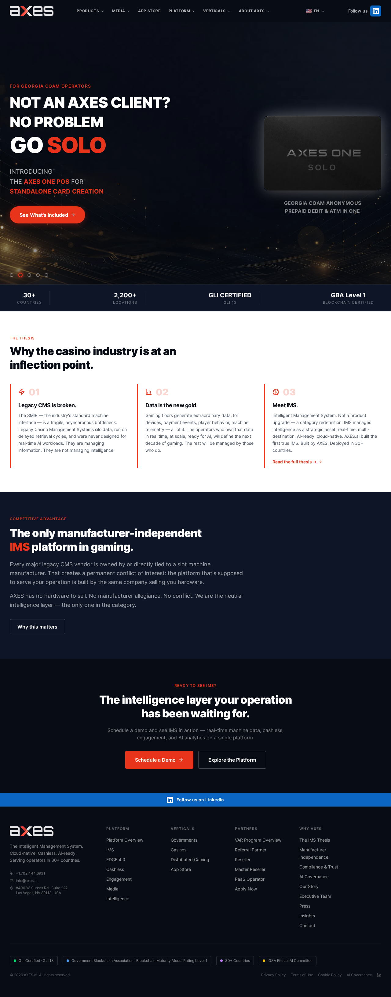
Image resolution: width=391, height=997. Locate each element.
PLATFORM (179, 11)
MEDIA (118, 11)
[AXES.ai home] (31, 11)
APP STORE (149, 11)
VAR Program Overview (258, 840)
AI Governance (314, 876)
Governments (184, 840)
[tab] (11, 275)
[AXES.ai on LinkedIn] (379, 975)
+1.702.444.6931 (30, 873)
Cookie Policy (330, 975)
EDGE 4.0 (115, 859)
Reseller (242, 859)
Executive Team (315, 896)
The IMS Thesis (314, 840)
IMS (110, 849)
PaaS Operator (250, 879)
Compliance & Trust (318, 866)
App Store (181, 869)
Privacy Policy (273, 975)
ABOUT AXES (252, 11)
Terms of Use (302, 975)
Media (112, 888)
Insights (307, 915)
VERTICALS (214, 11)
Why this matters (37, 627)
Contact (307, 925)
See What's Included (44, 215)
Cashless (115, 869)
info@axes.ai (27, 880)
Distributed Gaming (190, 859)
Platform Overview (124, 840)
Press (304, 905)
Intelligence (117, 898)
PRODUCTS (88, 11)
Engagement (119, 879)
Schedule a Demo (155, 760)
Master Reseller (250, 869)
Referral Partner (250, 849)
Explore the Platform (232, 760)
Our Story (309, 886)
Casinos (178, 849)
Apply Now (246, 888)
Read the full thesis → (294, 461)
